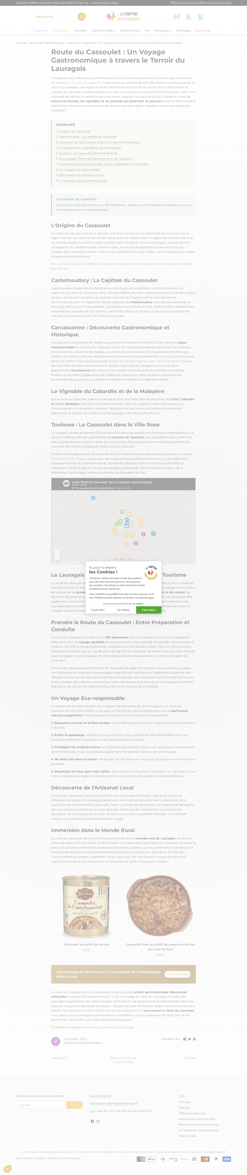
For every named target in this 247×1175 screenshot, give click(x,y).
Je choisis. (123, 609)
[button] (7, 1169)
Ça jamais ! (98, 609)
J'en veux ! (149, 609)
